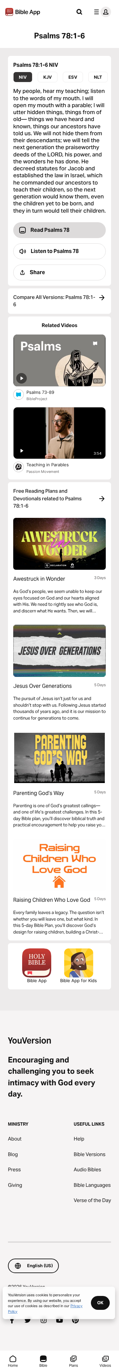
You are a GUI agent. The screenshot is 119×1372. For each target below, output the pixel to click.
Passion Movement (42, 471)
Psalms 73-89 (45, 392)
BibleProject (36, 398)
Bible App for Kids (78, 980)
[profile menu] (101, 12)
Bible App (37, 980)
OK (100, 1302)
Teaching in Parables (53, 464)
